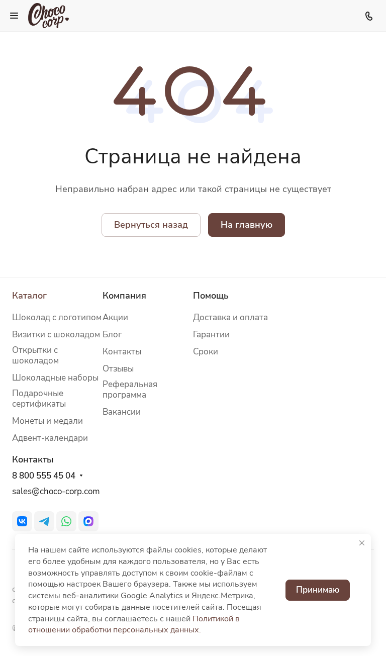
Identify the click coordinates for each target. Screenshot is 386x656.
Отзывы (118, 368)
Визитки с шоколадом (56, 334)
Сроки (205, 351)
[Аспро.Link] (88, 521)
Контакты (122, 351)
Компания (124, 296)
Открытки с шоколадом (35, 355)
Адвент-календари (50, 438)
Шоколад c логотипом (57, 317)
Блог (112, 334)
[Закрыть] (362, 543)
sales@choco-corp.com (56, 491)
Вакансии (122, 412)
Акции (115, 317)
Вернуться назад (151, 225)
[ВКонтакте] (22, 521)
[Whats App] (66, 521)
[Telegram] (44, 521)
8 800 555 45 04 (43, 476)
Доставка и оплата (230, 317)
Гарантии (211, 334)
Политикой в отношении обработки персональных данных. (134, 624)
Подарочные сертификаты (39, 399)
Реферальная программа (130, 390)
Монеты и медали (47, 421)
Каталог (29, 296)
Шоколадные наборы (55, 378)
